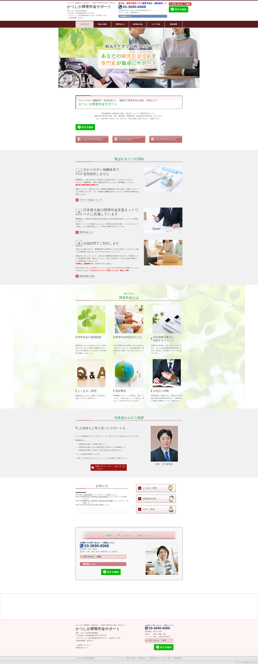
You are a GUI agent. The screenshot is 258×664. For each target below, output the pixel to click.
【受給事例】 (88, 495)
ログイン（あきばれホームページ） (246, 662)
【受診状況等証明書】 (106, 501)
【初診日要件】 (103, 497)
